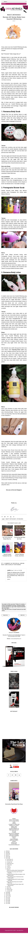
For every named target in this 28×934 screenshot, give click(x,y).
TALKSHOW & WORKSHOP (14, 844)
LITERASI (14, 832)
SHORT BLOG (14, 842)
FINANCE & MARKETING (14, 828)
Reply (8, 579)
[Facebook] (8, 775)
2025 (7, 852)
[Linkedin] (19, 775)
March (8, 888)
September (9, 863)
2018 (7, 895)
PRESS (14, 838)
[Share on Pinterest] (8, 517)
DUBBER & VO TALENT (14, 825)
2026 (7, 851)
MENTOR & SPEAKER (14, 834)
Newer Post (5, 615)
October (9, 862)
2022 (7, 856)
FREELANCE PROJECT (14, 830)
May (8, 869)
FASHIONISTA (14, 827)
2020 (7, 892)
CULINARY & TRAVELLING (14, 824)
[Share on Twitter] (5, 517)
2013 (7, 901)
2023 (7, 855)
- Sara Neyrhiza (19, 930)
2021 (7, 858)
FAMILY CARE (14, 826)
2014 (7, 900)
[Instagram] (15, 775)
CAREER (14, 823)
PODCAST (14, 836)
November (9, 860)
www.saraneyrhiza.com (16, 638)
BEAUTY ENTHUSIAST (14, 14)
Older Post (22, 615)
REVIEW (14, 841)
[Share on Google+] (14, 517)
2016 (7, 897)
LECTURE (14, 831)
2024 (7, 853)
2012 (7, 903)
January (9, 890)
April (8, 886)
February (9, 889)
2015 (7, 899)
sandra (9, 570)
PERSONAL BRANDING (14, 835)
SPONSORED (20, 519)
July (8, 866)
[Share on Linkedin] (11, 517)
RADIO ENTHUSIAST (14, 840)
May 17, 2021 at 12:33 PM (16, 570)
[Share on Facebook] (2, 517)
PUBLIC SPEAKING (14, 839)
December (9, 859)
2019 (7, 893)
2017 (7, 896)
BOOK (14, 822)
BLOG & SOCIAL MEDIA (14, 821)
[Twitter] (12, 775)
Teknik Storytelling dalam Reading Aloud (15, 870)
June (8, 867)
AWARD (14, 818)
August (8, 864)
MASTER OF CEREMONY (14, 833)
